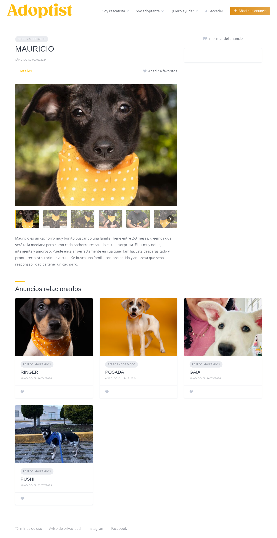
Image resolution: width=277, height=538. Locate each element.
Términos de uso (28, 528)
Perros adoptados (31, 39)
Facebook (119, 528)
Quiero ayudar (182, 11)
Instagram (96, 528)
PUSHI (27, 478)
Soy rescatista (113, 11)
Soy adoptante (148, 11)
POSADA (114, 371)
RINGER (29, 371)
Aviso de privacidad (65, 528)
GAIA (195, 371)
